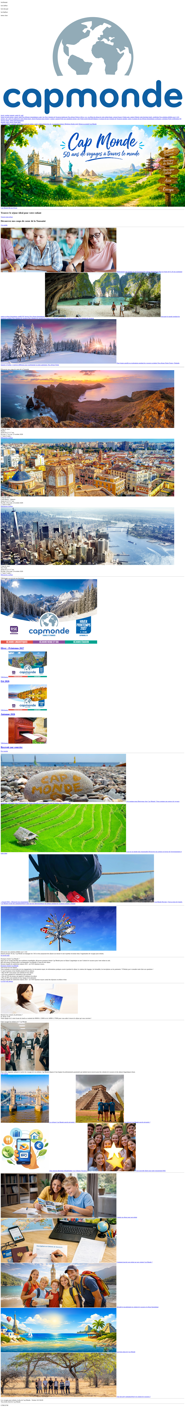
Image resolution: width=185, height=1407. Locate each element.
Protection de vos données (51, 124)
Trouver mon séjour (7, 217)
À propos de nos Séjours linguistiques (143, 119)
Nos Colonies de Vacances (53, 117)
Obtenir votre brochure (141, 117)
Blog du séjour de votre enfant (99, 117)
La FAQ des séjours (7, 981)
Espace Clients (122, 117)
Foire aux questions (66, 119)
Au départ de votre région (19, 119)
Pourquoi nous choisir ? (43, 119)
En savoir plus (5, 955)
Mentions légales (70, 124)
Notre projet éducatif (86, 119)
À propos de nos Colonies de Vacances (110, 119)
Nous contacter (24, 124)
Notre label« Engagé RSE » (11, 123)
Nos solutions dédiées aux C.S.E (169, 117)
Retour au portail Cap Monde (88, 124)
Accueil (6, 117)
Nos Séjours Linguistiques (30, 117)
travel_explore (5, 115)
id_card (21, 115)
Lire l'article (4, 1074)
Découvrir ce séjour (7, 438)
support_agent (14, 115)
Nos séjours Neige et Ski (75, 117)
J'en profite (4, 225)
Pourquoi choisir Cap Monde (9, 966)
